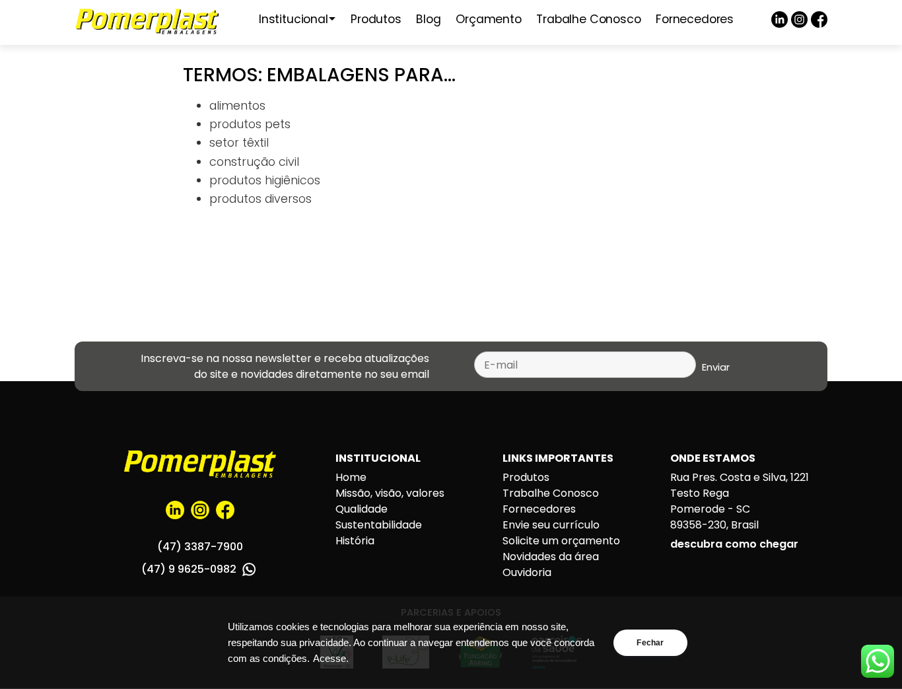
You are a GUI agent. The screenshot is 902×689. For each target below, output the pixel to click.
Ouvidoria (527, 572)
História (354, 540)
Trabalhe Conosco (588, 19)
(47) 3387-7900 (200, 546)
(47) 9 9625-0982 (190, 569)
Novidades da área (551, 556)
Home (350, 477)
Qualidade (361, 509)
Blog (428, 19)
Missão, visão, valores (389, 493)
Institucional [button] (293, 19)
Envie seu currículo (551, 524)
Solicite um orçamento (561, 540)
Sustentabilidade (378, 524)
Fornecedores (695, 19)
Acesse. (331, 658)
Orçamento (488, 19)
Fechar (650, 642)
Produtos (376, 19)
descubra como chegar (734, 544)
